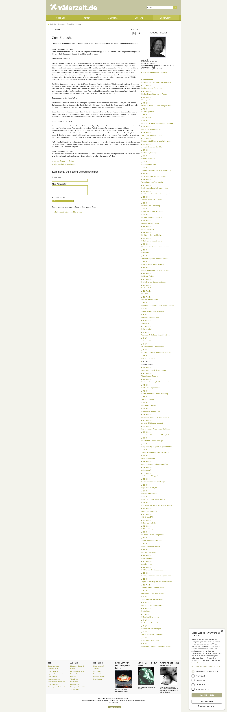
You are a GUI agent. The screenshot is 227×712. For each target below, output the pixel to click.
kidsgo (116, 702)
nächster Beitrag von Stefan (64, 164)
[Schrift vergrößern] (134, 33)
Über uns (139, 18)
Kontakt (92, 700)
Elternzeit (96, 669)
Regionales (60, 18)
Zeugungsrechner (53, 684)
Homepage (85, 700)
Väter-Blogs (74, 679)
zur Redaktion (74, 689)
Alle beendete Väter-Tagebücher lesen (68, 212)
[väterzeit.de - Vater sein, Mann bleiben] (75, 7)
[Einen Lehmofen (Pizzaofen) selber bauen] (124, 679)
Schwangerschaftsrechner (56, 682)
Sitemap (98, 700)
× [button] (222, 631)
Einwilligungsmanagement (136, 700)
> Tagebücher (70, 24)
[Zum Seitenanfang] (114, 707)
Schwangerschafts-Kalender (57, 687)
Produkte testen (75, 684)
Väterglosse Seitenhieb (77, 687)
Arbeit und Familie (99, 676)
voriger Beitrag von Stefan (64, 161)
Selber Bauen (97, 679)
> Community (60, 24)
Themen (86, 18)
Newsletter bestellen (54, 679)
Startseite (52, 24)
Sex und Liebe (97, 674)
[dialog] (207, 669)
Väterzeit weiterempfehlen (106, 698)
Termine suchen (53, 669)
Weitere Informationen (199, 663)
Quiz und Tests (52, 676)
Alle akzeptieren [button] (207, 695)
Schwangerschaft (98, 666)
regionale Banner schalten (56, 674)
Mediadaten (123, 700)
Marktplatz (113, 18)
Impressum (105, 700)
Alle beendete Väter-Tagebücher (155, 72)
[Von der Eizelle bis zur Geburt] (147, 676)
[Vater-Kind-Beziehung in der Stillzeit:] (169, 676)
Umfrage (73, 676)
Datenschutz (114, 700)
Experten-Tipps (53, 671)
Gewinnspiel (74, 682)
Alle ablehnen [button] (207, 701)
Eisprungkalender (53, 666)
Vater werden (97, 671)
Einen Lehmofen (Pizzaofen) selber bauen (123, 665)
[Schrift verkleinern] (139, 33)
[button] (207, 666)
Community (165, 18)
